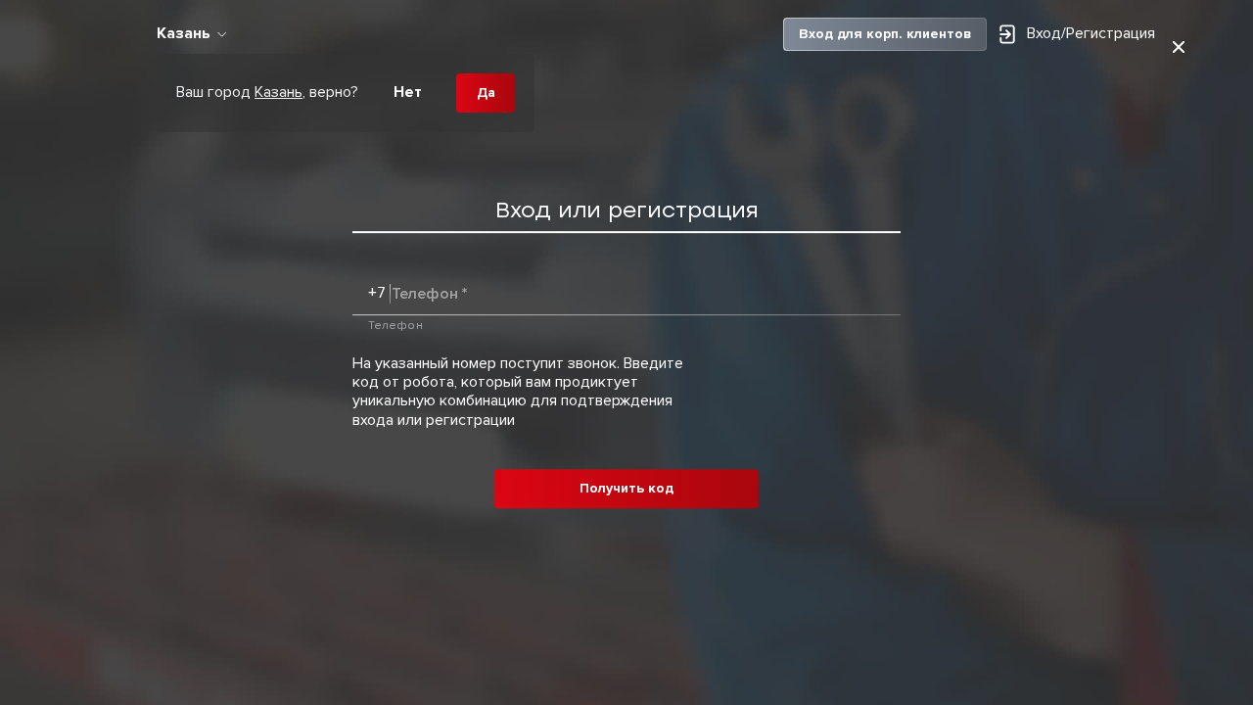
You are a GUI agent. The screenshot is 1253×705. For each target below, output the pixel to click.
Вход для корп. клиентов (885, 33)
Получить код (626, 488)
